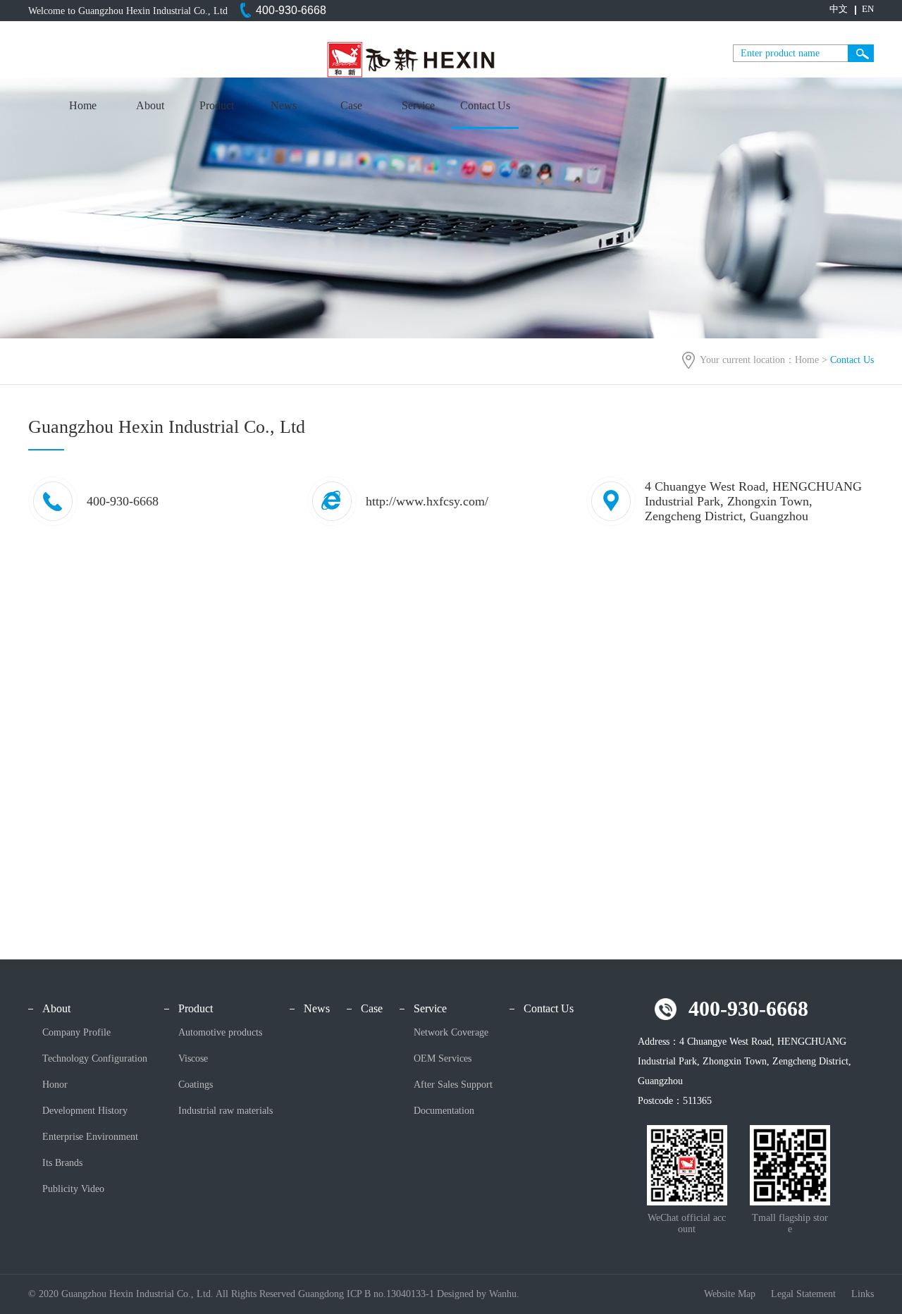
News (284, 105)
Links (862, 1294)
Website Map (731, 1294)
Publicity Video (73, 1189)
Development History (85, 1110)
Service (418, 105)
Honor (55, 1084)
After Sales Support (453, 1084)
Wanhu (503, 1294)
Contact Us (485, 105)
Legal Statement (805, 1294)
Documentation (444, 1110)
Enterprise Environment (90, 1136)
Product (216, 105)
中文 (838, 9)
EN (868, 9)
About (150, 105)
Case (351, 105)
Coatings (195, 1084)
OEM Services (442, 1058)
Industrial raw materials (225, 1110)
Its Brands (62, 1163)
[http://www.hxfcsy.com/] (397, 522)
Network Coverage (451, 1032)
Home (83, 105)
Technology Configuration (94, 1058)
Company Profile (76, 1032)
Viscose (193, 1058)
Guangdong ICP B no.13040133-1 (366, 1294)
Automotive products (220, 1032)
